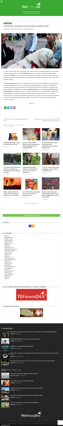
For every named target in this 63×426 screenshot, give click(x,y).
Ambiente (6, 238)
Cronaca (6, 252)
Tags (19, 370)
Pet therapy (10, 21)
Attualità (6, 243)
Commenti (14, 370)
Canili (5, 244)
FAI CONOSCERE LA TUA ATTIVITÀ (31, 215)
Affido (5, 236)
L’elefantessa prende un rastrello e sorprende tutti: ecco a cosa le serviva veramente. (30, 170)
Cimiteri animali (7, 247)
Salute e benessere (8, 266)
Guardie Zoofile (7, 258)
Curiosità (6, 253)
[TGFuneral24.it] (31, 289)
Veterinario (6, 275)
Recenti (9, 370)
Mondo (6, 260)
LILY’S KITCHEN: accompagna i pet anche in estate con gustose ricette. (31, 193)
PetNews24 (7, 29)
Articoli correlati (9, 125)
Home (5, 21)
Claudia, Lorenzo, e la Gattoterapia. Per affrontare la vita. (16, 119)
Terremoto (6, 272)
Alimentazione (7, 237)
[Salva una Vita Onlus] (31, 309)
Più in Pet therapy (20, 125)
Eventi (5, 255)
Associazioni (7, 241)
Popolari (4, 370)
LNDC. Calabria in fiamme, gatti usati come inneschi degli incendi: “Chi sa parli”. (11, 193)
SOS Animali (7, 271)
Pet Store (6, 262)
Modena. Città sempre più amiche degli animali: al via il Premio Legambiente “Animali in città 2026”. (50, 194)
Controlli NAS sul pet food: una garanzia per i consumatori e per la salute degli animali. (50, 145)
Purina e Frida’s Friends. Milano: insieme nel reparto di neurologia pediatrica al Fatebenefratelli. (31, 145)
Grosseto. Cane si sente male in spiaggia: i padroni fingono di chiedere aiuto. (50, 169)
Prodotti (6, 265)
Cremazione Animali (8, 250)
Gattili (5, 256)
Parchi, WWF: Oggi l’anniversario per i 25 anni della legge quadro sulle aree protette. (47, 119)
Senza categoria (7, 268)
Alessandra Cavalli (14, 375)
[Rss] (33, 226)
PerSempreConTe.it (5, 425)
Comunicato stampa (8, 249)
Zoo (5, 278)
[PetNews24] (32, 2)
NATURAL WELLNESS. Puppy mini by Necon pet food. (12, 143)
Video (5, 277)
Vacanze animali (7, 274)
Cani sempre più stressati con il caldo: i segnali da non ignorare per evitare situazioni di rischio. (12, 170)
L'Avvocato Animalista (9, 259)
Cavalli (5, 246)
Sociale (5, 269)
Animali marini (7, 240)
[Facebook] (30, 226)
